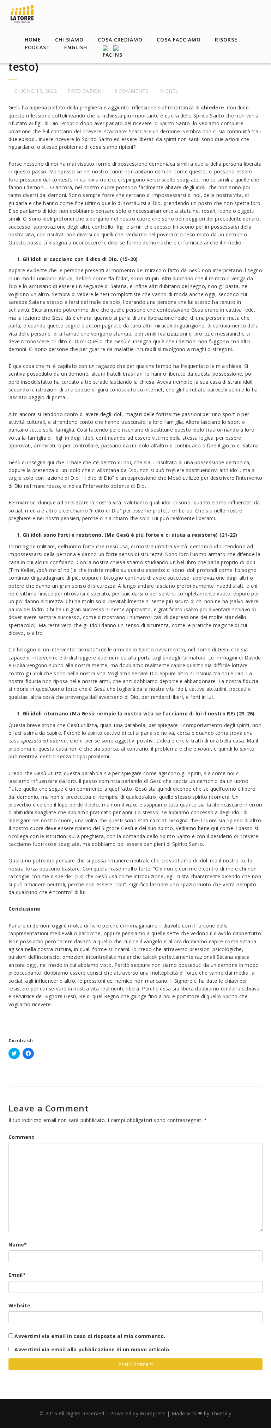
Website (19, 1305)
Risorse (226, 39)
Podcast (37, 47)
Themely (221, 1413)
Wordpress (152, 1413)
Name (17, 1244)
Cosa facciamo (179, 39)
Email (17, 1274)
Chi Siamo (69, 39)
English (75, 47)
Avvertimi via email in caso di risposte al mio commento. (89, 1336)
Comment (21, 1137)
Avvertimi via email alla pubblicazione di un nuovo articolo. (92, 1349)
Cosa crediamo (120, 39)
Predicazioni (85, 91)
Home (33, 39)
